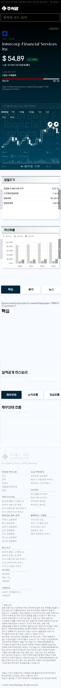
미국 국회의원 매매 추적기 (14, 508)
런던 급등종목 (8, 523)
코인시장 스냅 (37, 519)
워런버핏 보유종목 (39, 476)
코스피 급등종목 (9, 537)
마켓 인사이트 (8, 497)
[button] (1, 200)
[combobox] (31, 106)
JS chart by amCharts (10, 148)
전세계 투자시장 (9, 472)
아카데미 (35, 490)
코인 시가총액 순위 (39, 523)
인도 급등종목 (8, 534)
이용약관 (6, 595)
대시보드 (6, 570)
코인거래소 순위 (38, 527)
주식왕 (12, 8)
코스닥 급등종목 (9, 541)
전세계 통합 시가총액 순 (13, 501)
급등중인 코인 (37, 530)
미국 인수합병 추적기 (11, 566)
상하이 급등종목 (9, 527)
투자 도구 (6, 548)
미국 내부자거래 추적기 (12, 512)
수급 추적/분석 (37, 472)
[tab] (10, 290)
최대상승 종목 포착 (10, 515)
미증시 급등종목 (9, 519)
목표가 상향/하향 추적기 (42, 479)
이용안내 (6, 588)
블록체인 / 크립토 (39, 515)
